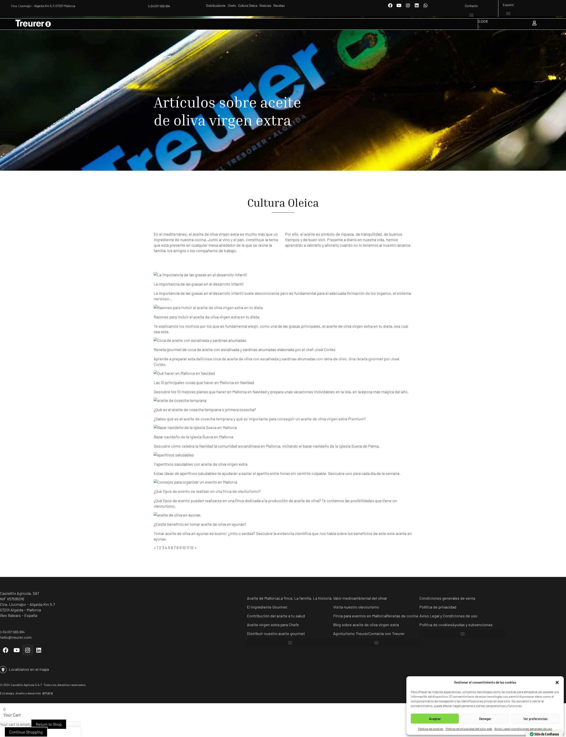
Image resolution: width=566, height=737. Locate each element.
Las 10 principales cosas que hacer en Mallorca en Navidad (204, 382)
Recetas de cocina (402, 615)
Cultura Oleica (247, 6)
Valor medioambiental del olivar (360, 598)
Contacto (471, 6)
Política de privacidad (437, 607)
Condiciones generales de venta (447, 598)
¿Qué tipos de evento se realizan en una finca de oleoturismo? (207, 491)
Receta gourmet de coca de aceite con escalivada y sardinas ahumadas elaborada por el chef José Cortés (244, 349)
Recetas (279, 6)
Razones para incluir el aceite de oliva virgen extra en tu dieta (206, 316)
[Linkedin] (416, 5)
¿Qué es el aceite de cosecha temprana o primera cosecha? (205, 409)
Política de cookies (430, 729)
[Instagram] (407, 5)
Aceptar (435, 719)
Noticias (265, 6)
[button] (557, 682)
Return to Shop (49, 724)
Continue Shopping (26, 731)
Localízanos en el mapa (29, 669)
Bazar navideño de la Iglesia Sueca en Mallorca (193, 436)
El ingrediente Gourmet (267, 607)
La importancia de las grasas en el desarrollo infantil (198, 284)
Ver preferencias (535, 719)
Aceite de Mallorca (263, 598)
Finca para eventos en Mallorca (359, 615)
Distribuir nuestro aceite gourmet (276, 633)
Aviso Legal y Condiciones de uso (448, 615)
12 (192, 547)
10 (184, 547)
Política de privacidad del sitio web (469, 729)
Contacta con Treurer (386, 633)
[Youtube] (399, 5)
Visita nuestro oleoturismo (356, 607)
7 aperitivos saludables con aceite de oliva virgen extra (200, 464)
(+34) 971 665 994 (159, 6)
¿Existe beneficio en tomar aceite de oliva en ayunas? (200, 524)
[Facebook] (390, 5)
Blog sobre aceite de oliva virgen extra (366, 624)
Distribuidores (216, 6)
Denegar (485, 719)
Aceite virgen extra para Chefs (273, 624)
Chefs (232, 6)
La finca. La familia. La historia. (306, 598)
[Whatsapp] (425, 5)
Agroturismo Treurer (350, 633)
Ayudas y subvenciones (472, 624)
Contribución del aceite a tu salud (276, 615)
